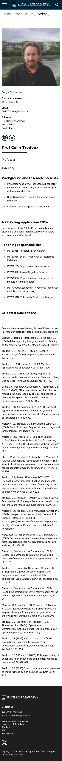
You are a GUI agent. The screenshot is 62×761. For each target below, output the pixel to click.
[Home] (20, 698)
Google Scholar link (12, 92)
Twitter (4, 742)
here (27, 235)
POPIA (14, 754)
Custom (12, 138)
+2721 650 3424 (10, 102)
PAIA (21, 754)
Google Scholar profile (46, 328)
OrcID (5, 138)
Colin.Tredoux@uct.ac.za (15, 111)
